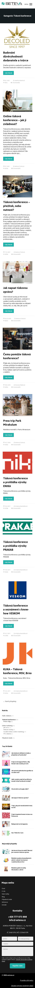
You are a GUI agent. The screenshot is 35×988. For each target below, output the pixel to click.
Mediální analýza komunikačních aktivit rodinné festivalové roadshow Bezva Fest (21, 860)
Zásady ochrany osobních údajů (22, 986)
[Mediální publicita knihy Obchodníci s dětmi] (6, 869)
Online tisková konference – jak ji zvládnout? (14, 120)
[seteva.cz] (12, 4)
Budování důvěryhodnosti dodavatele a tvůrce (15, 56)
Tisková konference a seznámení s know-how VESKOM (16, 609)
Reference (5, 902)
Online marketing (7, 725)
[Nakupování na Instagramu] (6, 824)
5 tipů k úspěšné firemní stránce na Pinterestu (21, 815)
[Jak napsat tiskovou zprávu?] (6, 798)
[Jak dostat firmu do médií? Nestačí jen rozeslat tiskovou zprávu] (6, 851)
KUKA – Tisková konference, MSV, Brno (17, 671)
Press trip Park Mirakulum (12, 422)
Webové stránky (8, 729)
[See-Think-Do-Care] (6, 833)
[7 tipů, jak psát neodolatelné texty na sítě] (6, 807)
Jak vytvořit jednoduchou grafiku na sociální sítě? (22, 771)
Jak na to (6, 727)
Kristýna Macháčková (21, 506)
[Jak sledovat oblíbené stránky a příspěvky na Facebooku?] (6, 754)
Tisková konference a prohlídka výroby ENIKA (15, 482)
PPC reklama (7, 734)
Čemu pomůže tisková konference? (17, 356)
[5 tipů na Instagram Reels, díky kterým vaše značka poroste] (6, 763)
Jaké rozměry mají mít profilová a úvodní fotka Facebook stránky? (21, 780)
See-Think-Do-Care (17, 833)
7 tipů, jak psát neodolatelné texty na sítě (21, 806)
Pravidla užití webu (26, 980)
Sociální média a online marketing (13, 732)
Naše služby (5, 894)
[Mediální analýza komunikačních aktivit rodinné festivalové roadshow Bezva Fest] (6, 860)
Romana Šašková (20, 385)
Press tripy (7, 721)
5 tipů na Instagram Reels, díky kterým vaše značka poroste (20, 763)
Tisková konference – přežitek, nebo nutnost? (16, 206)
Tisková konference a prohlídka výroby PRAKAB (15, 545)
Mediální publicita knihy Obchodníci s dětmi (18, 869)
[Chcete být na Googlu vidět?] (6, 789)
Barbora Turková (19, 166)
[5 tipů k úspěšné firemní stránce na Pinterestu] (6, 815)
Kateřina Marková (20, 80)
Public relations (6, 716)
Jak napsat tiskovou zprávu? (15, 290)
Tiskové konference (9, 719)
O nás (3, 891)
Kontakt (4, 905)
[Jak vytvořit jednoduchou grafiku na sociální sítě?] (6, 772)
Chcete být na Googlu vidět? (20, 789)
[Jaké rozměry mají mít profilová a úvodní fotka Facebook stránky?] (6, 780)
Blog (3, 897)
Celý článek (8, 73)
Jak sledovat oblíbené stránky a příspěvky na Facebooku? (21, 754)
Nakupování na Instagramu (19, 824)
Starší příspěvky (9, 701)
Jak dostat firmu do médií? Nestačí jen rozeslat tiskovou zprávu (21, 851)
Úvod (3, 888)
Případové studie (7, 738)
